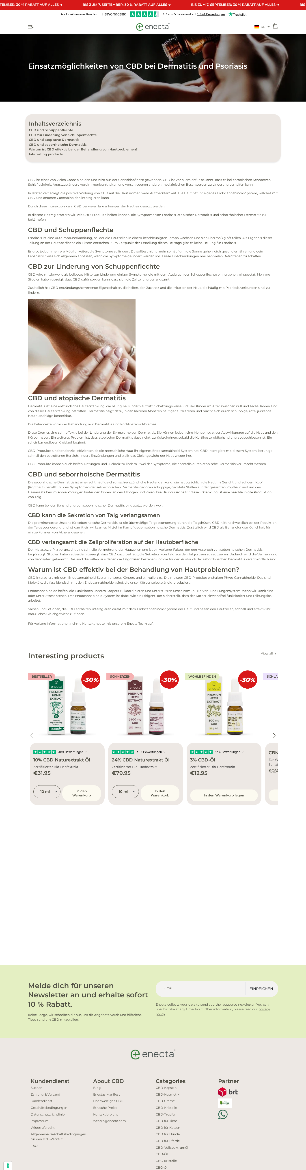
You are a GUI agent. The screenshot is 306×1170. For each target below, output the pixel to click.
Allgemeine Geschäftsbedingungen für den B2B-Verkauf (58, 1136)
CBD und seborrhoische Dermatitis (57, 145)
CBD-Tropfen (166, 1114)
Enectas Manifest (106, 1094)
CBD (31, 180)
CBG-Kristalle (166, 1161)
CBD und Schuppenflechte (51, 130)
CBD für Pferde (168, 1141)
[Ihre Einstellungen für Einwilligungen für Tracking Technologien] (8, 1165)
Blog (97, 1088)
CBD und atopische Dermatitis (54, 140)
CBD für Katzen (168, 1128)
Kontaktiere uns (105, 1114)
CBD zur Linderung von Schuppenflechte (63, 135)
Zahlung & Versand (45, 1094)
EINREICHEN (261, 989)
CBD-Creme (165, 1101)
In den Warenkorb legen (224, 795)
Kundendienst (41, 1101)
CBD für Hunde (168, 1134)
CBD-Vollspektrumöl (172, 1148)
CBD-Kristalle (166, 1108)
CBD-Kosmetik (167, 1094)
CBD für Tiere (166, 1121)
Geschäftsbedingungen (49, 1108)
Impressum (40, 1121)
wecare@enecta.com (109, 1121)
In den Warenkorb (81, 793)
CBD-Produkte (94, 215)
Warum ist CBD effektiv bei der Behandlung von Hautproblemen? (83, 149)
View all (267, 653)
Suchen (36, 1088)
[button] (262, 27)
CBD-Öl (162, 1154)
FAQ (34, 1146)
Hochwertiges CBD (108, 1101)
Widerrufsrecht (43, 1128)
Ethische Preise (105, 1108)
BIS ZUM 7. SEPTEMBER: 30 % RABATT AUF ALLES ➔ (127, 4)
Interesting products (46, 154)
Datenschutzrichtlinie (48, 1114)
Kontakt (88, 624)
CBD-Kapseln (166, 1088)
